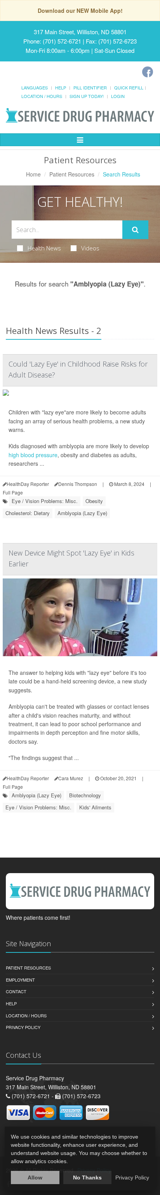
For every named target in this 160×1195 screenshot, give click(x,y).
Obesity (94, 501)
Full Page (13, 492)
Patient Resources (71, 174)
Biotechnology (85, 795)
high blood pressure (33, 455)
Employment (20, 980)
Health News (44, 248)
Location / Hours (41, 96)
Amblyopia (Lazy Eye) (82, 513)
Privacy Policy (23, 1027)
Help (60, 87)
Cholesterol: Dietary (27, 513)
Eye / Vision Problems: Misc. (45, 501)
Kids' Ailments (95, 807)
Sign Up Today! (87, 96)
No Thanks (87, 1177)
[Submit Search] (135, 229)
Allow (35, 1177)
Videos (90, 248)
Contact (16, 991)
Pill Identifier (90, 87)
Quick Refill (128, 87)
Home (33, 174)
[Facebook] (147, 71)
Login (118, 96)
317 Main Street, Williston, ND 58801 (80, 32)
